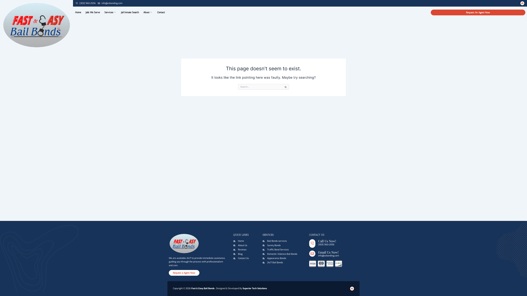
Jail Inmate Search (130, 12)
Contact (161, 12)
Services (108, 12)
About (146, 12)
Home (78, 12)
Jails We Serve (93, 12)
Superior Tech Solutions (255, 288)
